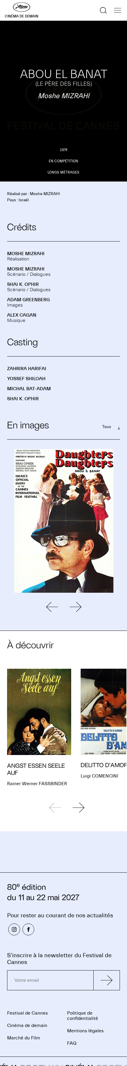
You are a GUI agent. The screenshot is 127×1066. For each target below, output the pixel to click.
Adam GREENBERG (28, 299)
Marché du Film (23, 1038)
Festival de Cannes (27, 1013)
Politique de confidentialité (82, 1015)
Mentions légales (85, 1030)
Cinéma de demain (27, 1025)
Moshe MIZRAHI (26, 253)
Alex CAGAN (21, 315)
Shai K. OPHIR (23, 284)
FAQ (71, 1043)
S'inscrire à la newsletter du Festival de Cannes (59, 958)
